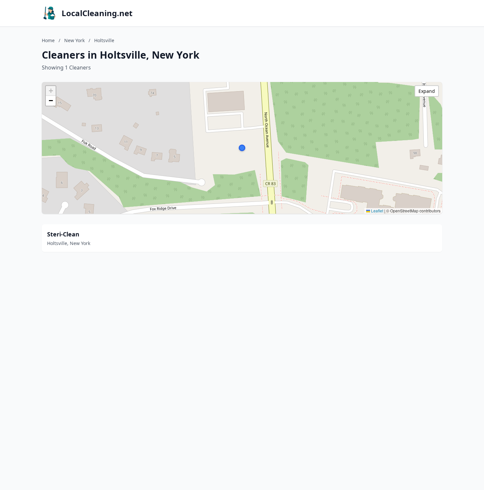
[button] (242, 148)
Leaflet (376, 210)
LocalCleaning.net (97, 13)
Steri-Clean (63, 234)
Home (48, 40)
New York (74, 40)
